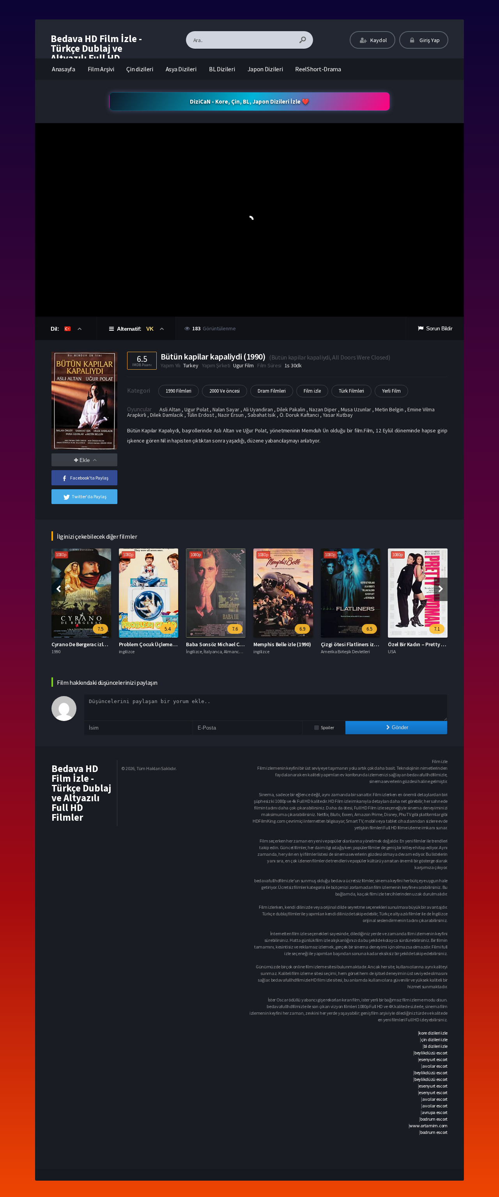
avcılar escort (435, 1066)
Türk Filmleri (351, 391)
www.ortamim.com (428, 1125)
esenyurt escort (433, 1059)
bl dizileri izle (436, 1046)
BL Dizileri (222, 69)
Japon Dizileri (265, 69)
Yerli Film (391, 391)
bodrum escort (434, 1119)
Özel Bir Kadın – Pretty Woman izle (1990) (435, 644)
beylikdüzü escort (431, 1053)
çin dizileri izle (434, 1039)
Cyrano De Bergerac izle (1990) (86, 644)
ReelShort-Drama (318, 69)
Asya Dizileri (181, 69)
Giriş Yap (429, 40)
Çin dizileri (139, 69)
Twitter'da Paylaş (89, 496)
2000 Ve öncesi (224, 391)
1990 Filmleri (178, 391)
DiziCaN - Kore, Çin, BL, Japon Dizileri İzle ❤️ (249, 101)
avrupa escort (435, 1112)
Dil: (55, 329)
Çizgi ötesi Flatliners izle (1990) (357, 644)
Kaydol (378, 40)
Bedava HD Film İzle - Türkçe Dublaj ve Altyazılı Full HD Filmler (96, 53)
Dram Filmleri (272, 391)
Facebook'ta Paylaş (89, 478)
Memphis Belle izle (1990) (282, 644)
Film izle (312, 391)
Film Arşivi (101, 69)
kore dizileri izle (433, 1033)
